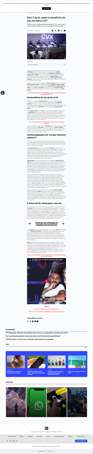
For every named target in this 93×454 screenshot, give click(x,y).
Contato (48, 436)
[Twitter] (13, 441)
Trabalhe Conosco (81, 436)
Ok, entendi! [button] (46, 8)
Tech (69, 369)
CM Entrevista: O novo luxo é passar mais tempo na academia (30, 339)
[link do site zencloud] (50, 451)
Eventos (21, 436)
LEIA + (86, 347)
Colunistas (30, 436)
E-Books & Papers (12, 436)
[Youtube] (16, 441)
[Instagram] (10, 441)
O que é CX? (70, 436)
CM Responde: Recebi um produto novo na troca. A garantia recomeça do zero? (37, 333)
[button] (52, 30)
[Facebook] (7, 441)
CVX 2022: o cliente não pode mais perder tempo (46, 309)
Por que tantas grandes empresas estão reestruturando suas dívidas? (33, 336)
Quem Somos (39, 436)
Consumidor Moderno (31, 12)
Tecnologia (39, 12)
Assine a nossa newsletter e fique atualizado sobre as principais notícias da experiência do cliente (47, 93)
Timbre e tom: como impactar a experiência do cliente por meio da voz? (46, 311)
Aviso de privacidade (59, 436)
